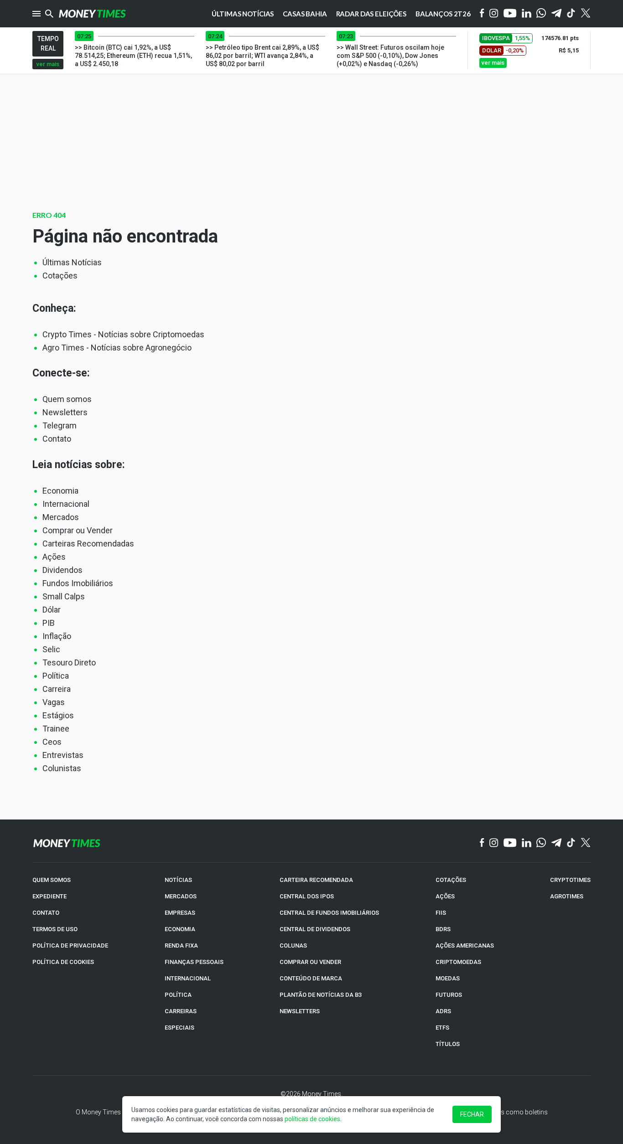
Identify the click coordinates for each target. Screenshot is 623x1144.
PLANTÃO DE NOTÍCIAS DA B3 (321, 994)
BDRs (443, 929)
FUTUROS (449, 994)
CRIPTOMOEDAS (458, 961)
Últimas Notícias (72, 262)
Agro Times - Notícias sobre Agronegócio (117, 347)
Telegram (59, 425)
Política (55, 675)
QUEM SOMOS (51, 879)
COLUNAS (293, 945)
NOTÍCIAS (178, 879)
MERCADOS (181, 896)
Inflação (56, 636)
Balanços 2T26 (443, 14)
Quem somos (67, 399)
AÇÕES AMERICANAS (465, 945)
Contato (56, 438)
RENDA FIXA (181, 945)
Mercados (60, 517)
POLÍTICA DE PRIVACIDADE (70, 945)
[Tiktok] (571, 14)
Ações (54, 557)
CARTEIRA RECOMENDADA (316, 879)
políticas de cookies (312, 1119)
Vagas (53, 702)
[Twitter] (585, 13)
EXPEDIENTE (49, 896)
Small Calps (63, 596)
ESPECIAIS (179, 1027)
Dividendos (62, 570)
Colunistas (61, 768)
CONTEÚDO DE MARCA (311, 978)
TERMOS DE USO (55, 929)
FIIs (441, 912)
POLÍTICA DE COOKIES (63, 961)
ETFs (442, 1027)
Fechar (472, 1114)
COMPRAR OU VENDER (310, 961)
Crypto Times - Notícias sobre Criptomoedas (123, 334)
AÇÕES (445, 896)
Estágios (58, 715)
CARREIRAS (181, 1011)
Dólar (51, 609)
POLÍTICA (178, 994)
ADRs (443, 1011)
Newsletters (65, 412)
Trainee (55, 728)
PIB (48, 623)
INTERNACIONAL (188, 978)
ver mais (47, 64)
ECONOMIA (180, 929)
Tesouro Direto (69, 662)
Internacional (65, 504)
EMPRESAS (180, 912)
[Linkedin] (526, 14)
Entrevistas (62, 755)
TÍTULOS (448, 1044)
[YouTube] (510, 14)
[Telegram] (556, 14)
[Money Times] (92, 14)
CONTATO (45, 912)
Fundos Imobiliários (77, 583)
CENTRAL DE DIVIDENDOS (315, 929)
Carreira (56, 689)
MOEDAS (448, 978)
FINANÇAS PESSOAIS (194, 961)
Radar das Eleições (371, 14)
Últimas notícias (243, 14)
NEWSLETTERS (300, 1011)
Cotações (60, 275)
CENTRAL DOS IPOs (307, 896)
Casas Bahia (305, 14)
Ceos (52, 742)
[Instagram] (493, 14)
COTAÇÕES (451, 879)
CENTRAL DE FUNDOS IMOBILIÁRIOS (329, 912)
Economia (60, 490)
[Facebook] (482, 14)
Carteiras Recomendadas (88, 543)
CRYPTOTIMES (570, 879)
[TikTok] (571, 843)
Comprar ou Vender (77, 530)
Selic (51, 649)
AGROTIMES (566, 896)
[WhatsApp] (541, 13)
